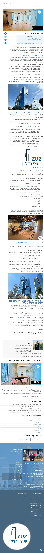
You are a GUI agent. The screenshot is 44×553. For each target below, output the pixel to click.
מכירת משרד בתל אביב (30, 332)
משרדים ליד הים (37, 515)
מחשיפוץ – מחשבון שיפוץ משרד (16, 453)
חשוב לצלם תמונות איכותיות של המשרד (31, 210)
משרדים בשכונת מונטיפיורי (35, 503)
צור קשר (20, 468)
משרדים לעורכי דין (23, 498)
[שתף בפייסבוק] (5, 33)
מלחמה (22, 317)
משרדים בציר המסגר (37, 509)
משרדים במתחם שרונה (36, 498)
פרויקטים (20, 439)
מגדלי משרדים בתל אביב (37, 426)
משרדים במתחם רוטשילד (36, 499)
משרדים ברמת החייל (37, 517)
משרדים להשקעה (38, 430)
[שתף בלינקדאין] (5, 43)
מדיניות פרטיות (19, 464)
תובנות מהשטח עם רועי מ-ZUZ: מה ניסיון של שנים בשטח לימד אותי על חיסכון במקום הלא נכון (24, 410)
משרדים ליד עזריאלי (37, 496)
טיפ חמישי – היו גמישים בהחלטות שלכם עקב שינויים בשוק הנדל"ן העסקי (29, 43)
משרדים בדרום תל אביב (36, 513)
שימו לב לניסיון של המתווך (30, 126)
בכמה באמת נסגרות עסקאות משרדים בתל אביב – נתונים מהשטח (29, 406)
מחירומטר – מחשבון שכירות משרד (15, 449)
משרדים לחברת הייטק (22, 496)
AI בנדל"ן (38, 439)
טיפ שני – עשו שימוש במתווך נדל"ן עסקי (35, 39)
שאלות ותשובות (19, 458)
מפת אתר (20, 466)
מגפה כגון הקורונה (15, 317)
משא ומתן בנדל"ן (21, 332)
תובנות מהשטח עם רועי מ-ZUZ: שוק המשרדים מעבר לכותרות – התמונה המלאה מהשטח (25, 412)
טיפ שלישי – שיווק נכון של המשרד (36, 40)
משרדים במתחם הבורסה (36, 519)
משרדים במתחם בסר (36, 521)
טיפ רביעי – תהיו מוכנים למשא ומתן (35, 41)
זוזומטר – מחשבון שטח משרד (16, 451)
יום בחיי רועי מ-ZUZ (37, 418)
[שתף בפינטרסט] (5, 40)
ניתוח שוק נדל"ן (38, 432)
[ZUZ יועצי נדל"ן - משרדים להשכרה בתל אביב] (40, 2)
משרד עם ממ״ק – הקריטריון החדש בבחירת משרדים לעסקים (30, 408)
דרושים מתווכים (19, 460)
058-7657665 (6, 3)
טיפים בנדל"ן (39, 332)
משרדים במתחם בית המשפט (35, 507)
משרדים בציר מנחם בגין (36, 505)
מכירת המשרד (24, 47)
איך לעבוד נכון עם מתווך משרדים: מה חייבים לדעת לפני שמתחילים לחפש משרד (27, 404)
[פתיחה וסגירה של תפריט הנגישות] (41, 550)
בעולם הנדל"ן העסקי (38, 57)
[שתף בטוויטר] (5, 37)
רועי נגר (30, 343)
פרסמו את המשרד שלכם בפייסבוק (24, 186)
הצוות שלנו (20, 456)
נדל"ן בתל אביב (34, 333)
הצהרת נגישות (19, 462)
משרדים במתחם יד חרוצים (35, 511)
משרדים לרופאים (23, 499)
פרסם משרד (19, 455)
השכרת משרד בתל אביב (37, 424)
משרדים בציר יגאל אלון (36, 501)
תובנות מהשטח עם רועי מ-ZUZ (35, 420)
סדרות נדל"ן (27, 439)
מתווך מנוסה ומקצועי (13, 114)
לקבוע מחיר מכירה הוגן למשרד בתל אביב (18, 59)
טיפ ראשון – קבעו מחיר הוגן (37, 38)
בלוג (33, 439)
